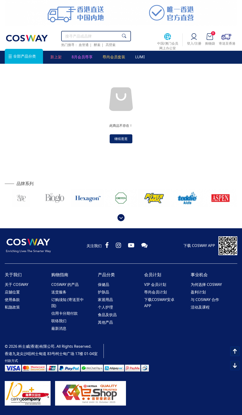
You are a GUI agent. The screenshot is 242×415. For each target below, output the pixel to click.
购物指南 (59, 274)
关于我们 (13, 274)
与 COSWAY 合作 (205, 299)
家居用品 (105, 299)
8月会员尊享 (82, 56)
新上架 (56, 56)
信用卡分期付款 (64, 313)
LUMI (140, 56)
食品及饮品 (107, 314)
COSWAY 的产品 (65, 284)
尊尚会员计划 (155, 292)
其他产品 (105, 322)
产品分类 (106, 274)
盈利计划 (198, 292)
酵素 (97, 44)
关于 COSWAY (16, 284)
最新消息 (58, 328)
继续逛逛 (121, 138)
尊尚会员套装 (114, 56)
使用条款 (12, 299)
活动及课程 (200, 307)
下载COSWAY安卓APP (159, 302)
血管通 (84, 44)
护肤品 (103, 292)
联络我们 (58, 320)
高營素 (111, 44)
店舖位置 (12, 292)
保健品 (103, 284)
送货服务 (58, 292)
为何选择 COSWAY (206, 284)
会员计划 (152, 274)
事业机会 (199, 274)
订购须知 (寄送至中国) (67, 302)
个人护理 (105, 307)
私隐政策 (12, 307)
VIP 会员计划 (155, 284)
